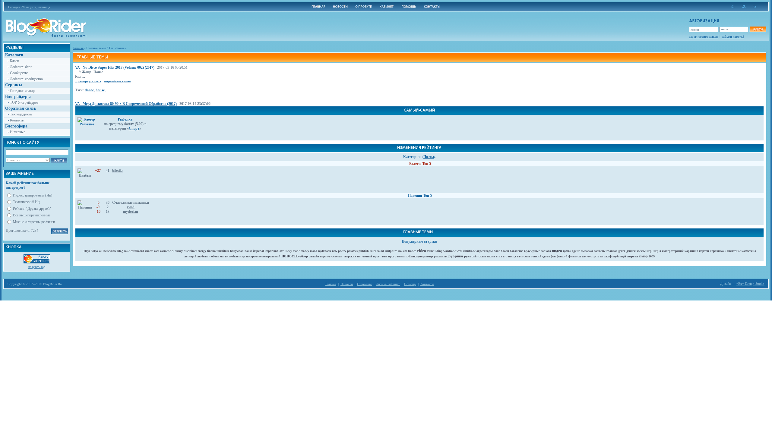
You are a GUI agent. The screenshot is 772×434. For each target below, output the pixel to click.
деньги (631, 251)
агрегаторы (484, 251)
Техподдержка (21, 114)
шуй (623, 256)
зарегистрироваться (703, 36)
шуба (615, 256)
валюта (546, 251)
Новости (346, 284)
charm (149, 251)
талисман (523, 256)
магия (224, 256)
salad (380, 251)
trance (412, 251)
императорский (673, 251)
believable (109, 251)
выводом (587, 251)
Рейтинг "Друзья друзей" (32, 208)
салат (482, 256)
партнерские (328, 256)
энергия (632, 256)
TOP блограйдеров (24, 102)
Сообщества (19, 73)
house (248, 251)
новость (290, 255)
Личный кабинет (388, 284)
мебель (234, 256)
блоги (505, 251)
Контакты (17, 120)
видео (557, 250)
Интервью (17, 132)
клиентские (733, 251)
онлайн (314, 256)
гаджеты (600, 251)
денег (621, 251)
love (281, 251)
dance (89, 90)
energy (202, 251)
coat (156, 251)
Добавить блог (21, 67)
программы (396, 256)
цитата (598, 256)
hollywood (237, 251)
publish (364, 251)
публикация (414, 256)
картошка (717, 251)
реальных (441, 256)
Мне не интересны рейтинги (34, 222)
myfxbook (324, 251)
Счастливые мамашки (130, 202)
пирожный (364, 256)
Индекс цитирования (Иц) (32, 195)
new (334, 251)
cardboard (137, 251)
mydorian (130, 211)
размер (428, 256)
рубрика (455, 256)
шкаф (608, 256)
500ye (94, 251)
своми (491, 256)
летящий (190, 256)
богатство (516, 251)
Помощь (410, 284)
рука (467, 256)
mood (313, 251)
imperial (258, 251)
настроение (253, 256)
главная (611, 251)
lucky (288, 251)
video (421, 250)
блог (497, 251)
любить (202, 256)
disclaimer (190, 251)
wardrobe (449, 251)
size (405, 251)
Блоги (14, 61)
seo (400, 251)
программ (380, 256)
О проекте (364, 284)
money (305, 251)
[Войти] (757, 29)
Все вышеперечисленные (31, 215)
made (296, 251)
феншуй (562, 256)
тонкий (536, 256)
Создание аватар (22, 91)
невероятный (271, 256)
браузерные (532, 251)
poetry (342, 251)
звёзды (641, 251)
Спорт (134, 128)
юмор (643, 256)
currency (177, 251)
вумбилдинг (571, 251)
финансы (574, 256)
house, (101, 90)
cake (127, 251)
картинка (691, 251)
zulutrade (469, 251)
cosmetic (165, 251)
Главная (78, 48)
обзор (303, 256)
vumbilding (434, 251)
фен (553, 256)
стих (499, 256)
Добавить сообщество (26, 79)
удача (546, 256)
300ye (86, 251)
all (101, 251)
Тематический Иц (26, 202)
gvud (130, 207)
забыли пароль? (733, 36)
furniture (223, 251)
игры (657, 251)
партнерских (347, 256)
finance (212, 251)
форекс (587, 256)
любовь (214, 256)
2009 (652, 256)
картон (704, 251)
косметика (749, 251)
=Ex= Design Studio (750, 283)
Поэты (428, 157)
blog (120, 251)
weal (459, 251)
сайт (475, 256)
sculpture (391, 251)
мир (242, 256)
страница (509, 256)
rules (373, 251)
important (271, 251)
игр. (650, 251)
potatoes (352, 251)
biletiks (117, 170)
